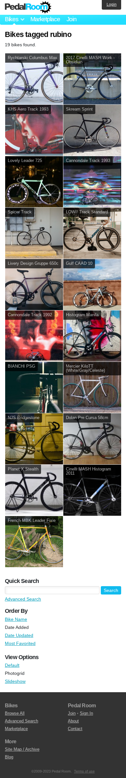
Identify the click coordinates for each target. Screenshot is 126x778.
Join (72, 19)
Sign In (86, 713)
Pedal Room (28, 7)
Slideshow (15, 681)
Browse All (15, 713)
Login (112, 4)
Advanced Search (23, 599)
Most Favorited (20, 643)
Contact (75, 728)
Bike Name (16, 619)
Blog (9, 757)
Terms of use (84, 771)
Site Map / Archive (22, 749)
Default (12, 665)
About (73, 721)
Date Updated (19, 635)
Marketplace (45, 19)
